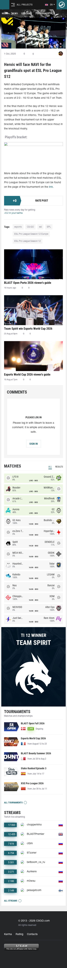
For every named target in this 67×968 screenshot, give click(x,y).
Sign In (33, 443)
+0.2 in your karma (13, 213)
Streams (26, 13)
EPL (49, 227)
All (50, 466)
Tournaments (43, 13)
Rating (19, 934)
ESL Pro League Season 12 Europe (31, 234)
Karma (8, 934)
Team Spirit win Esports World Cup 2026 (28, 328)
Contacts (32, 934)
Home (5, 13)
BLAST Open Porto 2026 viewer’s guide (27, 283)
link (51, 187)
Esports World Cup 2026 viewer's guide (27, 374)
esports (18, 227)
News (15, 13)
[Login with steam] (62, 4)
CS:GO (30, 227)
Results (59, 466)
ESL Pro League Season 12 (27, 241)
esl (40, 227)
